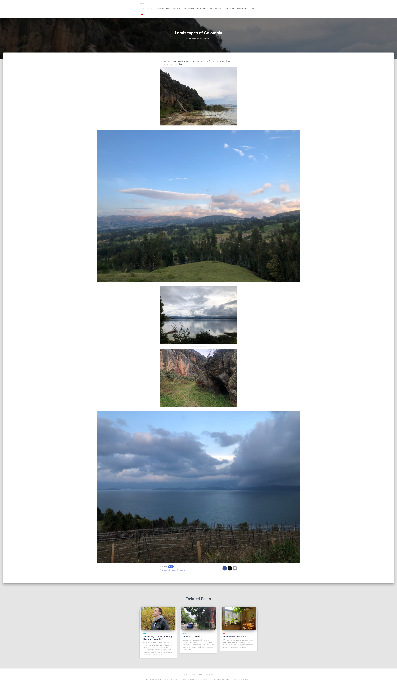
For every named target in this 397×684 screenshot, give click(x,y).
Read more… (188, 649)
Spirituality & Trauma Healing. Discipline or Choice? (157, 637)
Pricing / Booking (196, 674)
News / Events (229, 9)
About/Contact (242, 9)
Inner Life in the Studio (234, 636)
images (174, 570)
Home (143, 9)
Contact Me (209, 674)
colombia (167, 570)
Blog (170, 566)
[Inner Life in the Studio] (239, 618)
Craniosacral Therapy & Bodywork (168, 9)
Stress (150, 9)
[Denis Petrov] (143, 3)
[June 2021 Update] (198, 618)
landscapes (181, 570)
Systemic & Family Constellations (195, 9)
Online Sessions (215, 9)
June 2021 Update (191, 636)
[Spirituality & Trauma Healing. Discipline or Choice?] (158, 618)
